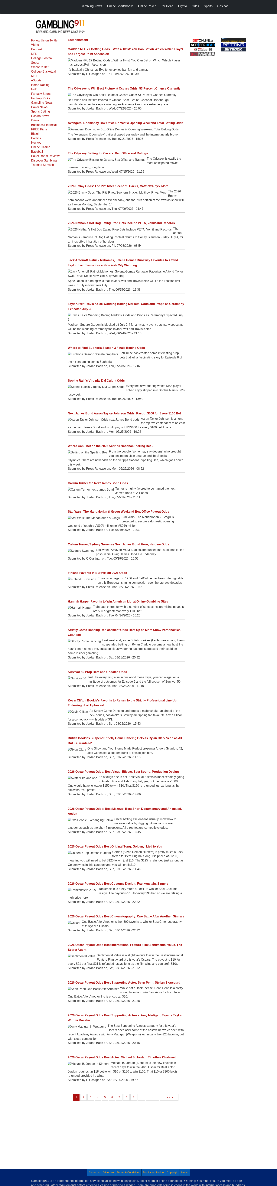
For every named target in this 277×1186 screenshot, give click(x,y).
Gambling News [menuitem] (91, 6)
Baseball (37, 151)
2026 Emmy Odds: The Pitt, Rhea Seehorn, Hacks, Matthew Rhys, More (118, 186)
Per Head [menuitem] (167, 6)
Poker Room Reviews (45, 156)
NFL (34, 53)
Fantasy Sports (41, 93)
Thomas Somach (42, 164)
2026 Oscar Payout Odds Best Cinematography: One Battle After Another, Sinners (126, 916)
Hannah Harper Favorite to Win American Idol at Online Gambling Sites (118, 601)
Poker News (39, 107)
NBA (34, 76)
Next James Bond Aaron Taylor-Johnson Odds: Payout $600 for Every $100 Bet (124, 413)
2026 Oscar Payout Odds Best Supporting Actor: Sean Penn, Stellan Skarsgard (124, 982)
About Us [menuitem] (94, 1172)
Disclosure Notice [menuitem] (153, 1172)
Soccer (36, 62)
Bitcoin (35, 133)
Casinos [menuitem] (222, 6)
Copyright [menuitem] (172, 1172)
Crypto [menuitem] (182, 6)
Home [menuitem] (184, 1172)
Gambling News (42, 102)
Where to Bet (39, 67)
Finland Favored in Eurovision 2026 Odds (97, 572)
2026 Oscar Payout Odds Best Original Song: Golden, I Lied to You (115, 846)
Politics (36, 138)
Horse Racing (40, 85)
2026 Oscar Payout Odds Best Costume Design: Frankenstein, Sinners (118, 883)
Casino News (40, 116)
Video (35, 44)
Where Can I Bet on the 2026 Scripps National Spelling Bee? (110, 446)
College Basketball (44, 71)
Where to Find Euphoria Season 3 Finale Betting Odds (106, 347)
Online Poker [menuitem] (147, 6)
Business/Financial (44, 124)
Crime (35, 120)
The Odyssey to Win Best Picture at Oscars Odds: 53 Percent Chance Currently (124, 88)
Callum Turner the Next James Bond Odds (98, 483)
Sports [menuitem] (208, 6)
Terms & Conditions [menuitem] (128, 1172)
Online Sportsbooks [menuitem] (120, 6)
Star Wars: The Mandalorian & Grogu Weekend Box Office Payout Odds (118, 511)
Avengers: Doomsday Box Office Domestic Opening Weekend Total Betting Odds (125, 123)
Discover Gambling (44, 160)
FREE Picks (39, 129)
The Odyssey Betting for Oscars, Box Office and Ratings (108, 153)
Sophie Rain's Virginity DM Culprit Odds (96, 380)
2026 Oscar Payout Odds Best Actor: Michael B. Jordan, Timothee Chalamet (122, 1057)
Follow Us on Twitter (44, 40)
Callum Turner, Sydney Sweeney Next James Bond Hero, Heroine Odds (118, 544)
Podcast (36, 49)
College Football (42, 58)
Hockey (36, 142)
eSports (36, 80)
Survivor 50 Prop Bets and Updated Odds (97, 672)
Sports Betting (40, 111)
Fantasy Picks (40, 98)
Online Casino (40, 147)
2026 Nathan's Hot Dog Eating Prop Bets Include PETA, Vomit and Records (121, 223)
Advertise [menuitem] (108, 1172)
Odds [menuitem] (195, 6)
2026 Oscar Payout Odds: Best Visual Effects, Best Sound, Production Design (123, 771)
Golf (34, 89)
